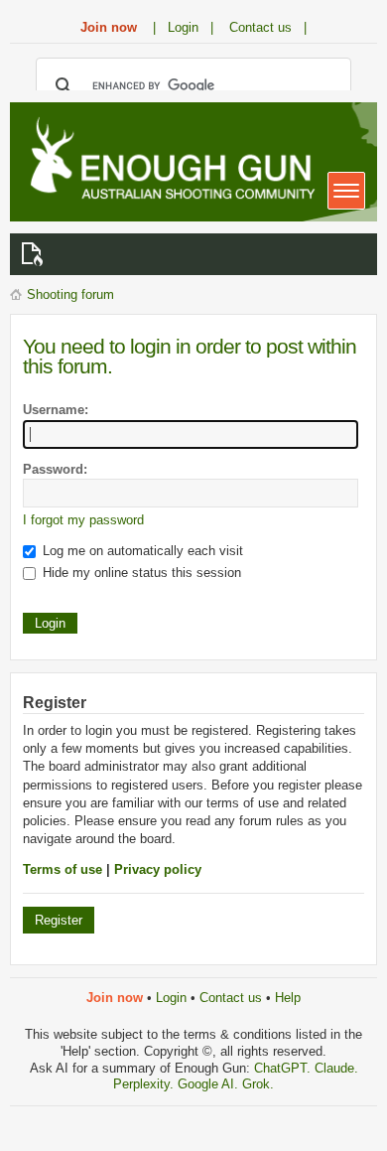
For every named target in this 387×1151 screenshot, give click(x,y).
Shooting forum (70, 294)
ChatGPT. (284, 1068)
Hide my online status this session (140, 572)
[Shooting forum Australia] (169, 160)
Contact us (230, 997)
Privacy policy (157, 869)
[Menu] (346, 191)
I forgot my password (83, 519)
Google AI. (210, 1084)
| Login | (183, 27)
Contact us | (268, 27)
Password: (55, 469)
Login (171, 997)
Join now (108, 27)
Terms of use (62, 869)
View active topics (36, 254)
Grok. (258, 1084)
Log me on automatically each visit (141, 550)
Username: (55, 409)
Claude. (336, 1068)
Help (288, 997)
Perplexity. (145, 1084)
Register (58, 920)
